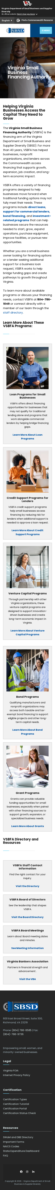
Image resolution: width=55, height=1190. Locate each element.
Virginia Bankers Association (27, 961)
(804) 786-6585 (21, 1030)
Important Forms (13, 1142)
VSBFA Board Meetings (27, 930)
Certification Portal (15, 1108)
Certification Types (15, 1099)
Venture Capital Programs (27, 593)
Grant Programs (27, 793)
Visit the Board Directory (27, 917)
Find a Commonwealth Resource (37, 20)
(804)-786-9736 (13, 1034)
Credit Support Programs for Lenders (27, 499)
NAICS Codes (11, 1146)
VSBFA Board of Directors (27, 899)
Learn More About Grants (27, 826)
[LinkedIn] (33, 1171)
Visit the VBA (27, 979)
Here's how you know (26, 14)
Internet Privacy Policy (16, 1075)
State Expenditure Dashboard (21, 1151)
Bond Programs (27, 697)
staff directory (13, 312)
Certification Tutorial (16, 1104)
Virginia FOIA (10, 1070)
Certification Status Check (19, 1113)
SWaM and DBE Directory (18, 1137)
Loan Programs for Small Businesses (27, 396)
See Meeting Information (27, 948)
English (7, 20)
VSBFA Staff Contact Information (27, 867)
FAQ (5, 1155)
